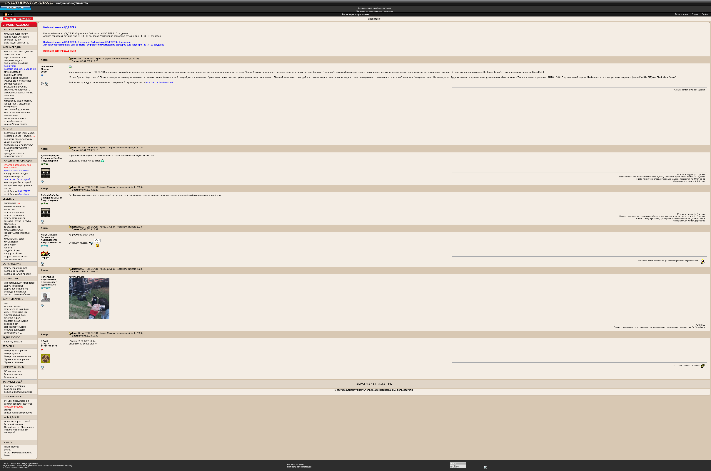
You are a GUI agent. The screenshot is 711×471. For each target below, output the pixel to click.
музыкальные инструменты (18, 51)
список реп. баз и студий (17, 179)
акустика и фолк (12, 318)
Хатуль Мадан (49, 234)
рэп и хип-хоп (11, 324)
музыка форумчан (13, 230)
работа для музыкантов (16, 42)
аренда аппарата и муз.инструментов (14, 154)
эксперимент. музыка (15, 327)
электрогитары (12, 54)
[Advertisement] (374, 119)
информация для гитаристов (19, 283)
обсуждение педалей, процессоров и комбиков (17, 293)
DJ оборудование (13, 84)
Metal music (374, 19)
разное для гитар (13, 75)
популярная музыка (14, 330)
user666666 (47, 66)
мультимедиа (11, 241)
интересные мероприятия (18, 185)
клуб (6, 236)
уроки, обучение (12, 142)
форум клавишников (14, 218)
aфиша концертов (13, 176)
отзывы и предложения (16, 401)
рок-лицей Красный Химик (18, 392)
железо (8, 247)
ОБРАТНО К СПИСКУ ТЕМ (374, 384)
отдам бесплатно (13, 121)
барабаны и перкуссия (16, 78)
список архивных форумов (18, 412)
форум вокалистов (14, 212)
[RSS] (8, 15)
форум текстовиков (14, 215)
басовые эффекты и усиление (20, 69)
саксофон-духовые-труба (17, 221)
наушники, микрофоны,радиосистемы (18, 99)
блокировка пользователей (18, 404)
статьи (7, 188)
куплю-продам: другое (15, 118)
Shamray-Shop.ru (13, 341)
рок (6, 303)
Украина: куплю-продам (16, 359)
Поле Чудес (47, 277)
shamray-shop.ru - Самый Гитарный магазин (17, 422)
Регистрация (681, 14)
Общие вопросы (12, 371)
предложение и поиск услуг (18, 145)
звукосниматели (12, 72)
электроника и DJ (13, 333)
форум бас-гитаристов (16, 288)
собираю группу (12, 39)
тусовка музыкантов (14, 206)
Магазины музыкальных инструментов (374, 11)
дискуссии (9, 209)
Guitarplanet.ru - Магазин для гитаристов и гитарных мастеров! (19, 430)
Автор (44, 60)
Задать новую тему (18, 18)
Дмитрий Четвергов (14, 386)
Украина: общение (14, 362)
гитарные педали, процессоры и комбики (16, 61)
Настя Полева (11, 446)
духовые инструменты (16, 86)
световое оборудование (16, 109)
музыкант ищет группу (16, 34)
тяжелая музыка (12, 306)
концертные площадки (16, 173)
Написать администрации (299, 467)
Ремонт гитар (11, 377)
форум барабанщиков (15, 268)
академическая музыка (16, 321)
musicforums (17, 191)
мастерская (10, 203)
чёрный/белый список (15, 124)
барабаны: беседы (14, 271)
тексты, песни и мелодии (17, 112)
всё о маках (10, 244)
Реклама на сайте (295, 464)
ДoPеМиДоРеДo (50, 155)
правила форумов (13, 407)
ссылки (7, 409)
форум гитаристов (13, 286)
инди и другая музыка (15, 312)
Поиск (695, 14)
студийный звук (12, 250)
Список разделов (16, 24)
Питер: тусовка (12, 353)
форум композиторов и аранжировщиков (16, 257)
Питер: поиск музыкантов (17, 356)
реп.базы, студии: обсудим (18, 139)
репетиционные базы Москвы (20, 133)
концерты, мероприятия (17, 233)
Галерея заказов (13, 374)
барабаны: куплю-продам (17, 274)
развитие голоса (12, 389)
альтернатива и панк (15, 315)
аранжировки (11, 115)
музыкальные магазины (16, 170)
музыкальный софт (14, 239)
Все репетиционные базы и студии (374, 8)
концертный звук (13, 253)
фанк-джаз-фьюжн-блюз (16, 309)
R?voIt (44, 341)
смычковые (10, 224)
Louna (7, 449)
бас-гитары (10, 66)
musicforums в (16, 194)
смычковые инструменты (17, 89)
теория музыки (12, 227)
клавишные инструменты (17, 81)
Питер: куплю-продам (15, 350)
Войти (705, 14)
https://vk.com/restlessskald (159, 82)
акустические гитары (15, 57)
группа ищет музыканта (16, 37)
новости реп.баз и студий (17, 182)
